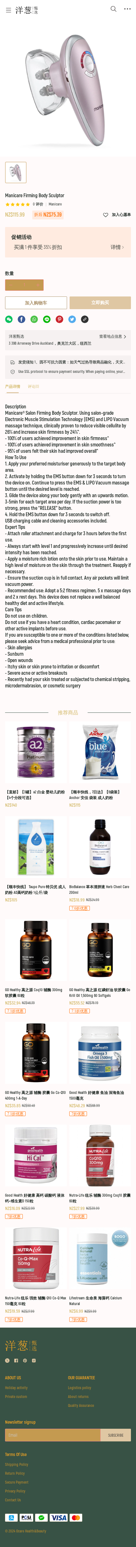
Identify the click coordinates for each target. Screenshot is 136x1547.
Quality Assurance (81, 1405)
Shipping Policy (16, 1464)
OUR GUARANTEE (81, 1378)
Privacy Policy (15, 1491)
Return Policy (15, 1473)
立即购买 (100, 302)
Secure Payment (16, 1482)
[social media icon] (7, 1361)
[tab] (12, 388)
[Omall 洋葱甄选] (26, 10)
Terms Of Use (16, 1454)
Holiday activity (16, 1388)
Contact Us (13, 1500)
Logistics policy (79, 1388)
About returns (78, 1396)
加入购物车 (36, 303)
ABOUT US (13, 1378)
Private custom (16, 1396)
